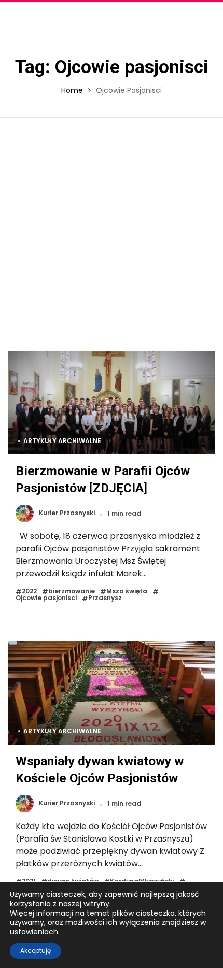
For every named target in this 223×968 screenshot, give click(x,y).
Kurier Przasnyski (67, 513)
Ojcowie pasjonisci (46, 598)
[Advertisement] (111, 234)
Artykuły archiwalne (62, 440)
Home (72, 90)
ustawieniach (34, 931)
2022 (29, 591)
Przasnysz (105, 598)
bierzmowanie (71, 591)
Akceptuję (35, 950)
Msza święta (126, 591)
